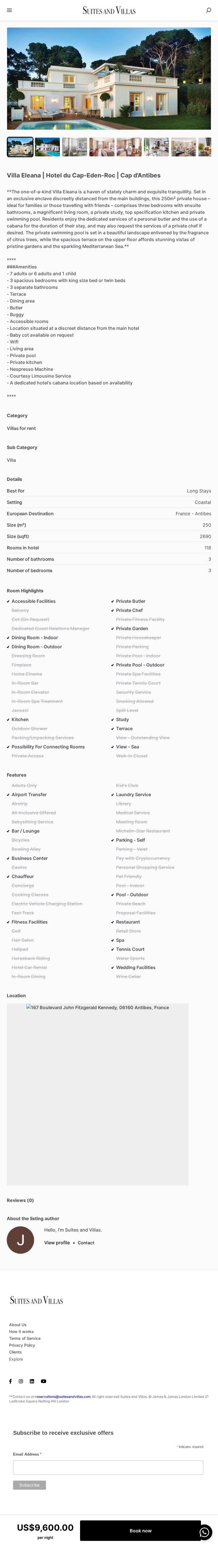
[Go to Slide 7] (183, 147)
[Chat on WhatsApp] (204, 1532)
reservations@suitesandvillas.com (63, 1396)
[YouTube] (43, 1381)
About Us (18, 1324)
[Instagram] (20, 1381)
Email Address (27, 1454)
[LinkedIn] (31, 1381)
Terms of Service (25, 1338)
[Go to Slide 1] (20, 147)
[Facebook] (12, 1381)
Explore (16, 1359)
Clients (15, 1352)
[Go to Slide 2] (47, 147)
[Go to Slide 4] (102, 147)
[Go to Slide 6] (156, 147)
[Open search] (208, 10)
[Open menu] (9, 10)
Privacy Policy (22, 1345)
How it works (21, 1331)
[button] (109, 79)
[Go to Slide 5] (129, 147)
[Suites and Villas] (20, 1240)
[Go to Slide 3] (74, 147)
